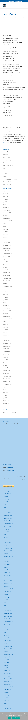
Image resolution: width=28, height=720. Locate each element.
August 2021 (6, 354)
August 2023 (6, 289)
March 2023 (6, 302)
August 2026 (6, 191)
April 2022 (5, 332)
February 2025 (6, 240)
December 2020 (7, 376)
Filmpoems (5, 154)
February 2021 (6, 370)
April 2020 (5, 398)
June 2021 (5, 360)
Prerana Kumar (8, 17)
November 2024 (7, 248)
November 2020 (7, 379)
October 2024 (6, 251)
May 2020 (5, 395)
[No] (26, 716)
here (4, 142)
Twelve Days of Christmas (10, 179)
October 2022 (6, 316)
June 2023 (5, 294)
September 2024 (7, 253)
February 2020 (6, 403)
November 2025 (7, 215)
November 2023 (7, 281)
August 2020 (6, 387)
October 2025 (6, 218)
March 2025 (6, 237)
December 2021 (7, 343)
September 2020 (7, 384)
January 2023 (6, 308)
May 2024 (5, 264)
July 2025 (5, 226)
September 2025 (7, 221)
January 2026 (6, 210)
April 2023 (5, 300)
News (4, 163)
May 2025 (5, 232)
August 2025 (6, 223)
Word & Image (7, 184)
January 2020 (6, 406)
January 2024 (6, 275)
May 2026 (5, 199)
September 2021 (7, 351)
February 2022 (6, 338)
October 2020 (6, 381)
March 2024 (6, 270)
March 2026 (6, 204)
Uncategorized (7, 182)
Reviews (5, 173)
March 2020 (6, 400)
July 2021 (5, 357)
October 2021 (6, 349)
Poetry (4, 19)
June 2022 (5, 327)
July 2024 (5, 259)
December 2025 (7, 213)
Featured (21, 17)
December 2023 (7, 278)
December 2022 (7, 310)
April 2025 (5, 234)
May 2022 (5, 330)
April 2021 (5, 365)
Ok (10, 717)
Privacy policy (16, 717)
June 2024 (5, 261)
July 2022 (5, 324)
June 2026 (5, 196)
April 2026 (5, 202)
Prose (4, 171)
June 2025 (5, 229)
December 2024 (7, 245)
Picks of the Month (8, 165)
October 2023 (6, 283)
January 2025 (6, 242)
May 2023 (5, 297)
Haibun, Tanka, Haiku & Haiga (11, 160)
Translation (6, 176)
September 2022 (7, 319)
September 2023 (7, 286)
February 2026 (6, 207)
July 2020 (5, 389)
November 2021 (7, 346)
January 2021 (6, 373)
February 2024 (6, 272)
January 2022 (6, 340)
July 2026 (5, 193)
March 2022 (6, 335)
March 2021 (6, 368)
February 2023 (6, 305)
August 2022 (6, 321)
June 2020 (5, 392)
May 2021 (5, 362)
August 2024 (6, 256)
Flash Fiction (6, 157)
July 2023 (5, 291)
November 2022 (7, 313)
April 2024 (5, 267)
